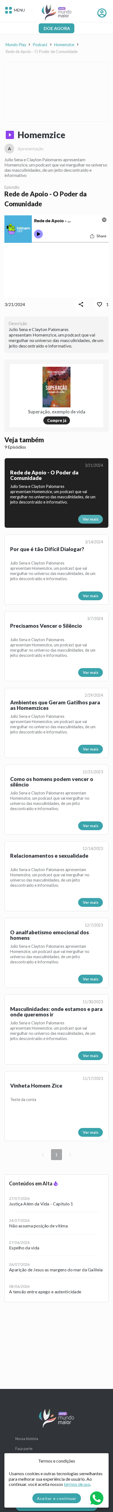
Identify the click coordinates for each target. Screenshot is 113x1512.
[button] (9, 134)
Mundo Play (15, 44)
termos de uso (77, 1484)
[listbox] (56, 1238)
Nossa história (26, 1438)
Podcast (40, 44)
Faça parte (23, 1448)
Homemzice (64, 44)
